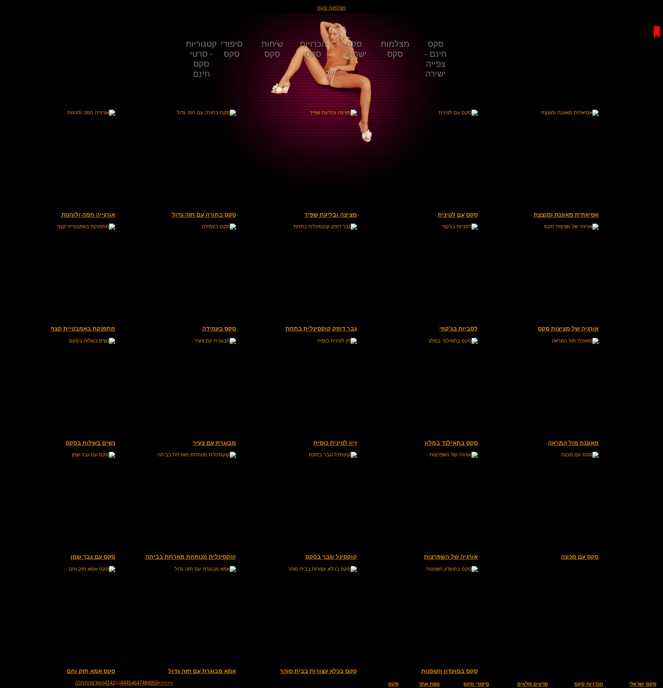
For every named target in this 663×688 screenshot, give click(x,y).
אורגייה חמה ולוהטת (88, 214)
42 (112, 683)
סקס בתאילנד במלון (451, 442)
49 (150, 683)
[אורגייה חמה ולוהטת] (57, 112)
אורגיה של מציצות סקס (568, 328)
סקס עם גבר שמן (93, 556)
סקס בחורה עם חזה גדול (204, 214)
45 (128, 683)
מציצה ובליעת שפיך (330, 214)
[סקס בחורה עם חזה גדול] (178, 112)
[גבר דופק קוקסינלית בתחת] (299, 226)
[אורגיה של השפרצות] (420, 455)
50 (155, 683)
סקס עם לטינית (458, 214)
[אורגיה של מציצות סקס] (541, 226)
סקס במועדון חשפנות (449, 671)
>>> (168, 683)
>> (161, 683)
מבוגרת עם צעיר (214, 442)
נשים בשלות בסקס (90, 442)
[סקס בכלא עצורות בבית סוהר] (299, 569)
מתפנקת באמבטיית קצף (83, 328)
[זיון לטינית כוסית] (299, 341)
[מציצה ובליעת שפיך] (299, 112)
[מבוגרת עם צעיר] (178, 341)
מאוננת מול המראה (573, 442)
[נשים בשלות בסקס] (57, 341)
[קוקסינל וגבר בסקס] (299, 455)
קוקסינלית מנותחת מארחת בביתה (190, 556)
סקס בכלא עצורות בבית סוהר (318, 671)
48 (144, 683)
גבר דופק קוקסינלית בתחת (321, 328)
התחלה (83, 683)
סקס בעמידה (219, 328)
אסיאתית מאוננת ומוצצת (566, 214)
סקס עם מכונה (580, 556)
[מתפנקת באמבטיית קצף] (57, 226)
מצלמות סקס (331, 8)
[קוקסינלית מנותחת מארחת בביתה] (178, 455)
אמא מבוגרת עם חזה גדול (202, 671)
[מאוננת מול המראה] (541, 341)
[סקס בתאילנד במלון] (420, 341)
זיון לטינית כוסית (335, 442)
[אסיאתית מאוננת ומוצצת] (541, 112)
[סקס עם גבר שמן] (57, 455)
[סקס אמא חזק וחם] (57, 569)
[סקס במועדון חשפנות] (420, 569)
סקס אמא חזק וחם (91, 671)
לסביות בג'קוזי (458, 328)
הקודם (97, 683)
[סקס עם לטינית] (420, 112)
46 (134, 683)
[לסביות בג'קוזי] (420, 226)
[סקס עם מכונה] (541, 455)
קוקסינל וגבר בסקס (331, 556)
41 (107, 683)
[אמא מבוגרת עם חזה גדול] (178, 569)
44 (123, 683)
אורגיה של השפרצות (451, 556)
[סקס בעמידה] (178, 226)
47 (139, 683)
